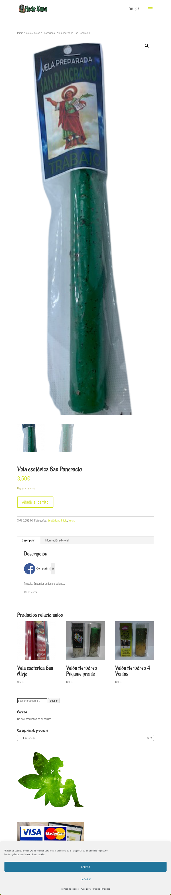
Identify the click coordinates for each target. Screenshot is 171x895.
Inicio (20, 33)
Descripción (28, 540)
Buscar (54, 701)
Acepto (85, 867)
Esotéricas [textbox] (84, 738)
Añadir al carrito (35, 502)
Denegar (85, 879)
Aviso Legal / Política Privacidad (95, 888)
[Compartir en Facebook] (36, 568)
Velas (37, 33)
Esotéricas (49, 33)
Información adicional (57, 540)
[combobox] (85, 738)
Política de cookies (70, 888)
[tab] (28, 540)
